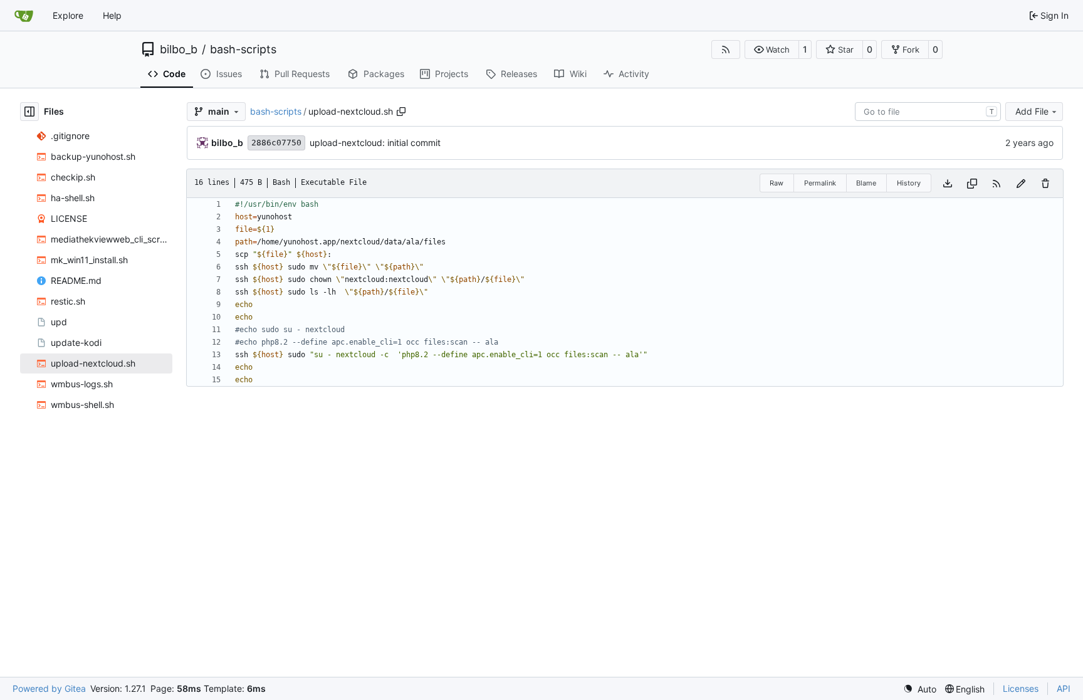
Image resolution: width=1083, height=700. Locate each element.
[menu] (919, 689)
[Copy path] (401, 111)
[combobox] (928, 111)
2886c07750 (276, 142)
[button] (772, 49)
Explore (68, 15)
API (1063, 688)
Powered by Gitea (49, 688)
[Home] (23, 15)
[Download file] (948, 183)
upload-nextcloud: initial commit (375, 142)
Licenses (1021, 688)
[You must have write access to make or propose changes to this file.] (1045, 183)
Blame (866, 183)
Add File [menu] (1032, 111)
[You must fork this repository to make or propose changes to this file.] (1021, 183)
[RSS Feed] (725, 49)
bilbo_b (178, 49)
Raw (776, 183)
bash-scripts (243, 49)
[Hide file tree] (29, 111)
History (909, 183)
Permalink (820, 183)
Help (112, 15)
